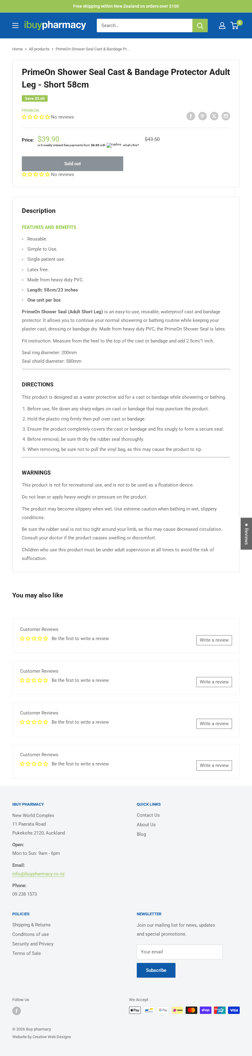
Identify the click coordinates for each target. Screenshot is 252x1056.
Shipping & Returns (31, 925)
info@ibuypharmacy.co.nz (38, 874)
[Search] (200, 25)
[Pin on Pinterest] (202, 115)
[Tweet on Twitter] (214, 115)
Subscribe (156, 970)
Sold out (72, 163)
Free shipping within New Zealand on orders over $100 (126, 6)
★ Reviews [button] (246, 534)
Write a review (214, 640)
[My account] (222, 25)
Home (17, 49)
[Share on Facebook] (191, 115)
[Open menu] (15, 25)
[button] (36, 117)
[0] (234, 25)
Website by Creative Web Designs (41, 1036)
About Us (146, 824)
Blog (141, 834)
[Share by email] (226, 115)
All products (39, 49)
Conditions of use (30, 934)
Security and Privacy (32, 944)
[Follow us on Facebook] (16, 1011)
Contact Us (148, 815)
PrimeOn (30, 110)
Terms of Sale (26, 953)
